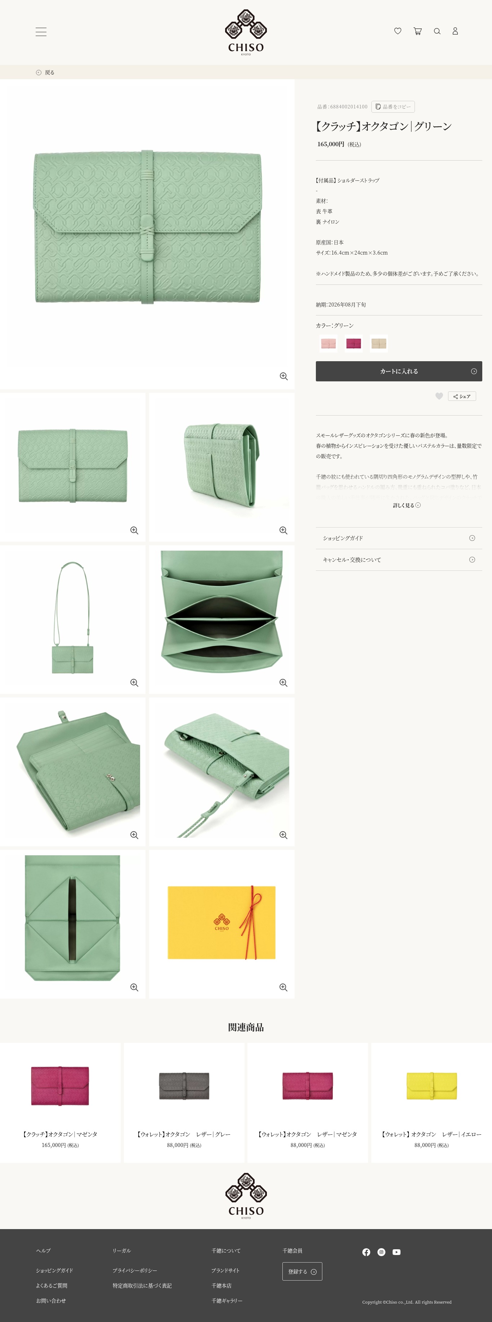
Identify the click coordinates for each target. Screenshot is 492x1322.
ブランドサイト (225, 1270)
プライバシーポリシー (135, 1270)
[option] (147, 234)
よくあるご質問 (51, 1285)
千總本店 (221, 1285)
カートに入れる (399, 371)
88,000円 (177, 1144)
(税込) (73, 1145)
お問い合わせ (51, 1300)
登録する (297, 1271)
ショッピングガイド (343, 538)
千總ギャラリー (226, 1300)
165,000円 (54, 1144)
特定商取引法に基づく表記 (142, 1285)
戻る (49, 72)
